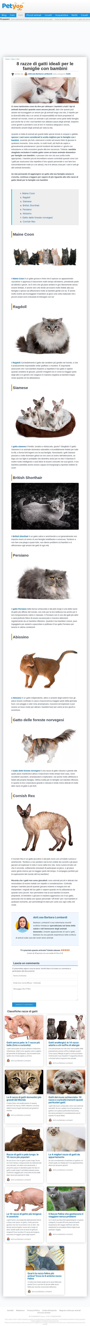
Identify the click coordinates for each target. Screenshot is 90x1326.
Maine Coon (28, 193)
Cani (12, 15)
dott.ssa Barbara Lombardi (40, 74)
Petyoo (13, 6)
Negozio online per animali (70, 1310)
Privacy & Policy (33, 1310)
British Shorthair (31, 205)
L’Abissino (16, 698)
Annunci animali (43, 1313)
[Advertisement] (45, 39)
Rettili (74, 15)
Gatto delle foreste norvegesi (37, 217)
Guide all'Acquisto (49, 1310)
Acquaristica (61, 15)
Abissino (27, 213)
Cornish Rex (29, 221)
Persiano (27, 209)
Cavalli (84, 15)
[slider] (65, 950)
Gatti (20, 15)
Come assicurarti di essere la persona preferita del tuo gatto (32, 19)
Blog (4, 15)
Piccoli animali (34, 15)
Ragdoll (26, 197)
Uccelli (48, 15)
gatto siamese (19, 446)
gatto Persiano (20, 609)
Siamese (27, 201)
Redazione (20, 1310)
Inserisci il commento (24, 1004)
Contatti (10, 1310)
